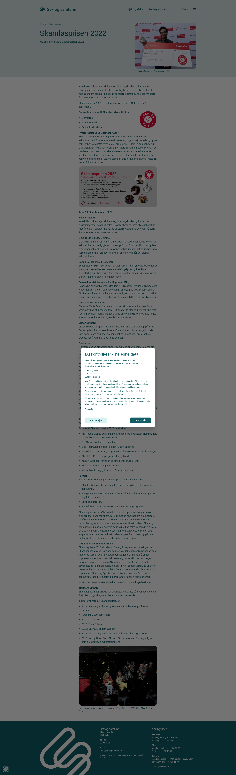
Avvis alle (89, 409)
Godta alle (140, 420)
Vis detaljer (96, 420)
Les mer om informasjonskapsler (114, 404)
